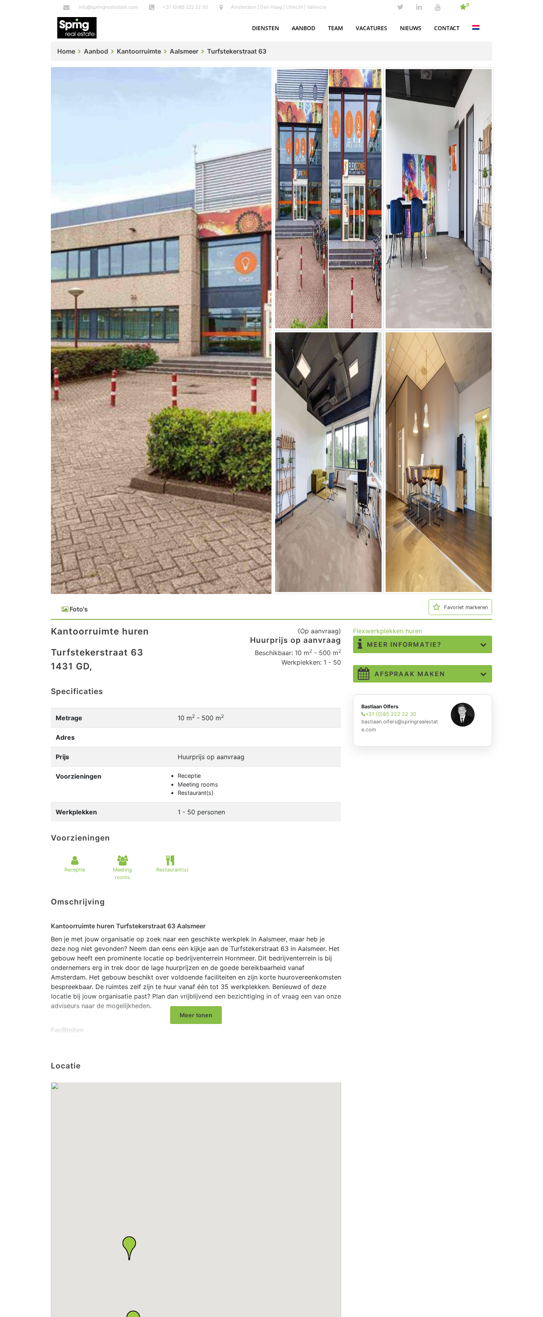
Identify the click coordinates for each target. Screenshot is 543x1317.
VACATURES (371, 28)
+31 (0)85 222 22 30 (186, 7)
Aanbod (96, 51)
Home (66, 51)
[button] (265, 28)
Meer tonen (196, 1015)
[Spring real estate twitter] (400, 7)
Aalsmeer (184, 51)
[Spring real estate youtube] (438, 7)
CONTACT (447, 28)
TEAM (335, 28)
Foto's (79, 609)
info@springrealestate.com (108, 7)
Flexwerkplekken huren (387, 631)
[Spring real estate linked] (419, 7)
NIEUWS (410, 28)
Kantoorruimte (139, 51)
